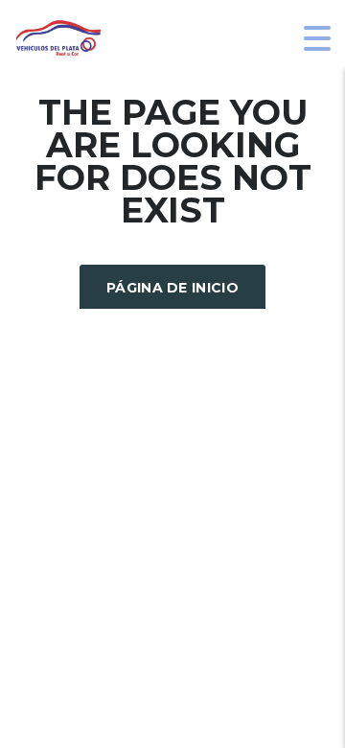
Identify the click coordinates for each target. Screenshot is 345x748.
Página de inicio (172, 287)
